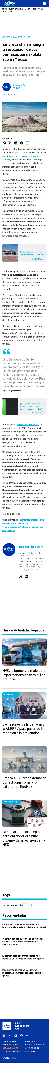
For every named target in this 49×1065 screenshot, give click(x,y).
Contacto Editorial (11, 1045)
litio (28, 905)
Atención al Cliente (11, 1051)
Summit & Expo (22, 1026)
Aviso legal (30, 1051)
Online (18, 1023)
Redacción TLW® (19, 87)
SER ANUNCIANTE (10, 1048)
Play (17, 1029)
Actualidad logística (16, 37)
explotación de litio (13, 905)
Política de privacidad (35, 1045)
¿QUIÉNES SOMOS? (32, 1048)
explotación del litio (27, 424)
